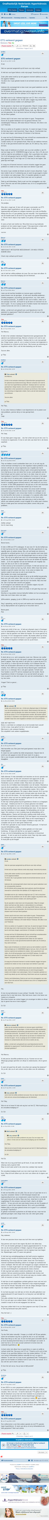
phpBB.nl (31, 1466)
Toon (2, 510)
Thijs (9, 43)
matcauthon (4, 1180)
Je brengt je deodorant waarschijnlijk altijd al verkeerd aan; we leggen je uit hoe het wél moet (25, 1444)
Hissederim (4, 451)
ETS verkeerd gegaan (12, 40)
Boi (2, 617)
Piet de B (3, 530)
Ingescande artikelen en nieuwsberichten (24, 1447)
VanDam (3, 360)
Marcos (3, 237)
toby (2, 261)
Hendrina (3, 1375)
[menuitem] (6, 14)
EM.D (2, 844)
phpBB (18, 1464)
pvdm (2, 736)
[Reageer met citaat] (42, 53)
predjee (3, 51)
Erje (13, 43)
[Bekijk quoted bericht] (16, 374)
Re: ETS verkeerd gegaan (11, 198)
